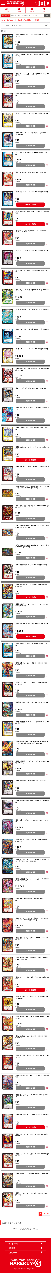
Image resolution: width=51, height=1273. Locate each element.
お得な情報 (13, 1253)
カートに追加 (30, 204)
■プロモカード (11, 20)
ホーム (3, 20)
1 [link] (40, 1214)
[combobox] (27, 15)
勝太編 (20, 20)
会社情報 (12, 1248)
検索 (47, 15)
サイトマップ (14, 1244)
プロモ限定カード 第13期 (31, 20)
